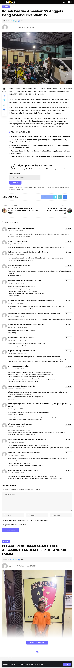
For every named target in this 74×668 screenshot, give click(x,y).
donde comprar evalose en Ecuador (21, 338)
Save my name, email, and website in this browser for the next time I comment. (26, 520)
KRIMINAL (5, 6)
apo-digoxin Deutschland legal (19, 265)
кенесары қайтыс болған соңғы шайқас (23, 470)
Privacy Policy (27, 664)
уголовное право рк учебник (18, 366)
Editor (11, 27)
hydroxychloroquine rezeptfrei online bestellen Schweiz (28, 252)
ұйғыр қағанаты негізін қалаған (20, 424)
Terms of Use (39, 664)
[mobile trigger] (3, 2)
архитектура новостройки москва (21, 228)
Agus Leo (12, 566)
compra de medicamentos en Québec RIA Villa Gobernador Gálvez (31, 300)
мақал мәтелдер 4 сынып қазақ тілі (21, 386)
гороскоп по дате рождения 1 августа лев (24, 453)
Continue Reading (37, 643)
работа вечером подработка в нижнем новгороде (27, 439)
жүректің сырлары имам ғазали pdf (21, 351)
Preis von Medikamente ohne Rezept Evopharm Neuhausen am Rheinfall (34, 314)
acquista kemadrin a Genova (18, 241)
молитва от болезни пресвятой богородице (24, 281)
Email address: (14, 174)
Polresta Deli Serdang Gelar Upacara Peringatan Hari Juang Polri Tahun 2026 (41, 136)
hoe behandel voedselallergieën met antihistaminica (26, 324)
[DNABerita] (10, 2)
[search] (60, 2)
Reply (69, 228)
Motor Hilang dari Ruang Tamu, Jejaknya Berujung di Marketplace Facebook (41, 156)
